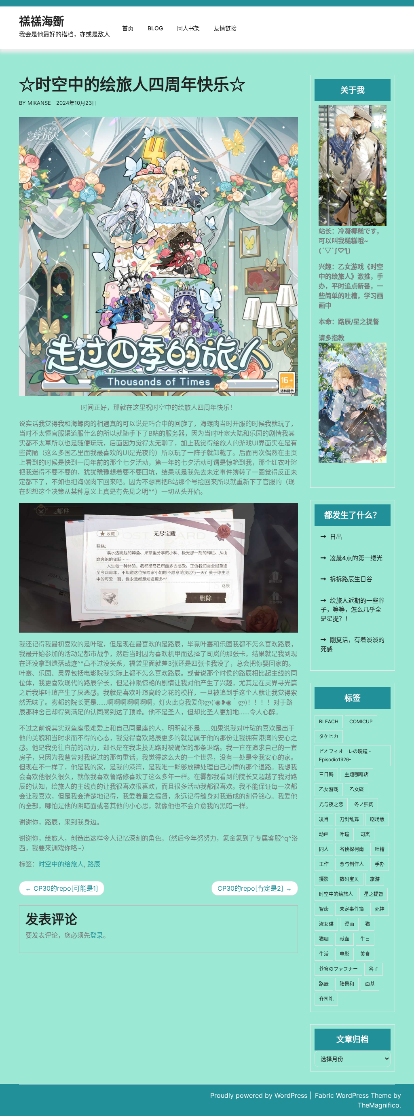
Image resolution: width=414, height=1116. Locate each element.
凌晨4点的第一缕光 (356, 558)
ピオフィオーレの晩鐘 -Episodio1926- (345, 755)
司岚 (365, 834)
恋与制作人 (352, 864)
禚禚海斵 (41, 21)
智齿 (324, 909)
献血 (344, 939)
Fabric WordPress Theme (354, 1095)
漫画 (349, 924)
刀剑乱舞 (349, 819)
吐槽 (379, 849)
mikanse (39, 103)
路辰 (93, 864)
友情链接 (225, 28)
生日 (365, 939)
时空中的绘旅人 (61, 864)
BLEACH (328, 721)
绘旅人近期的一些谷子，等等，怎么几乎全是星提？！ (352, 610)
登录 (96, 935)
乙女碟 (356, 789)
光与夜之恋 (331, 804)
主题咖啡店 (356, 774)
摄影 (324, 879)
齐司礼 (326, 999)
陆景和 (347, 984)
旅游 (375, 879)
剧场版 (377, 819)
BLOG (155, 28)
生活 (324, 954)
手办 (379, 864)
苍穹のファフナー (338, 969)
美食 (365, 954)
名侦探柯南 (352, 849)
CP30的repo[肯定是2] (250, 888)
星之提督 (373, 894)
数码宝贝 (349, 879)
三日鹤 (326, 774)
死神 (379, 909)
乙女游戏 (328, 789)
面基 (370, 984)
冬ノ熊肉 (364, 804)
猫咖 (324, 939)
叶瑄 (344, 834)
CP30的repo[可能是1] (66, 888)
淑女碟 (326, 924)
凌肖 (324, 819)
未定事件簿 (352, 909)
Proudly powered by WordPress (259, 1095)
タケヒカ (328, 736)
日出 (336, 536)
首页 (127, 28)
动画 (324, 834)
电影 (344, 954)
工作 (324, 864)
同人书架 (188, 28)
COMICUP (361, 721)
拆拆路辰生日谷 (351, 579)
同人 (324, 849)
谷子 (373, 969)
